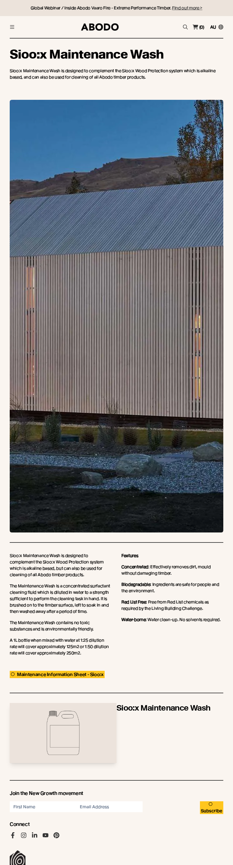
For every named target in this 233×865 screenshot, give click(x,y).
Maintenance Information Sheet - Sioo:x (60, 674)
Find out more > (187, 7)
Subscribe (211, 810)
